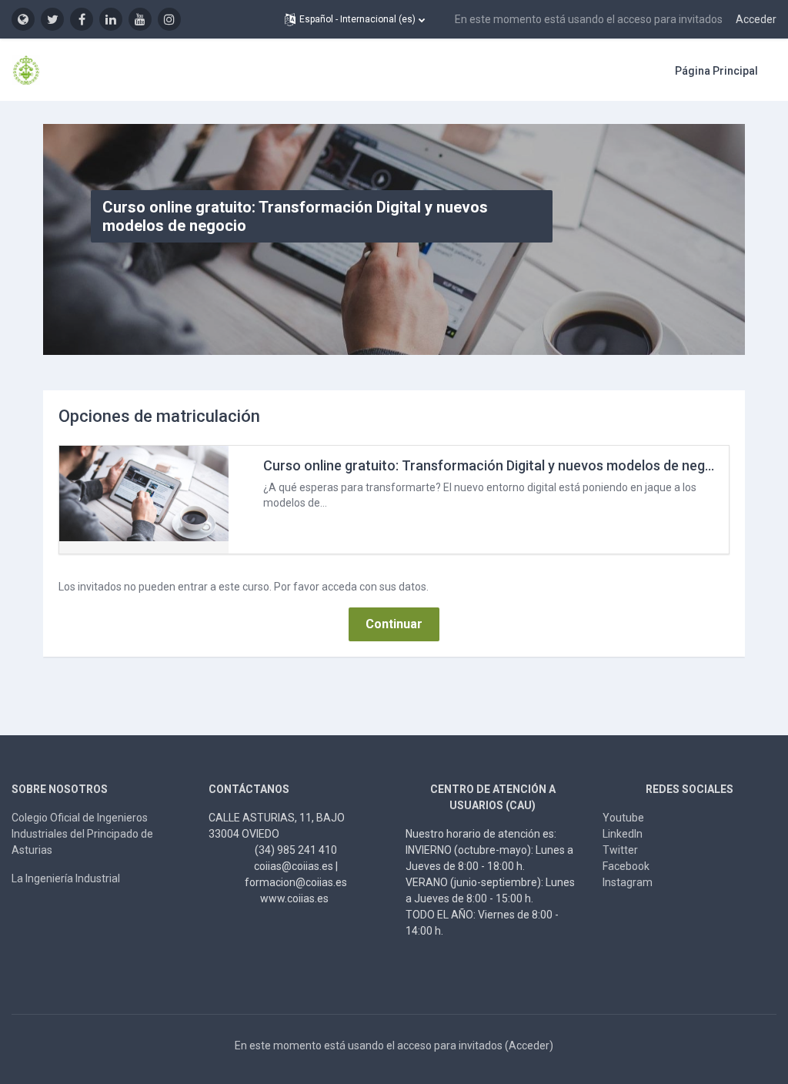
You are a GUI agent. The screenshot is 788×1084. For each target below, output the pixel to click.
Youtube (623, 817)
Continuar (394, 624)
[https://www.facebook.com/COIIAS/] (81, 19)
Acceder (756, 19)
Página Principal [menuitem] (716, 71)
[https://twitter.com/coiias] (52, 19)
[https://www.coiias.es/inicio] (23, 19)
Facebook (626, 866)
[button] (355, 19)
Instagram (628, 882)
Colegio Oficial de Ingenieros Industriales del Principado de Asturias (82, 833)
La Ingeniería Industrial (66, 878)
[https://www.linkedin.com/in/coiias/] (110, 19)
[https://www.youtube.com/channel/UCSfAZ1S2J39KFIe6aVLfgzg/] (140, 19)
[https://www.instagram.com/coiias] (169, 19)
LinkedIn (623, 834)
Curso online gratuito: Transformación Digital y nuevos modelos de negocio (498, 465)
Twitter (620, 850)
